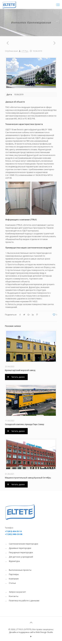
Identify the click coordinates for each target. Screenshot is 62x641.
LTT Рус (25, 51)
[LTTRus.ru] (14, 4)
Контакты (13, 596)
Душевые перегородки (20, 548)
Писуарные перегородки (21, 552)
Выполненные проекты (20, 570)
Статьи (12, 583)
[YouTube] (31, 636)
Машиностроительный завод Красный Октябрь (28, 477)
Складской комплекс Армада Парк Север (24, 424)
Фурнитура (14, 561)
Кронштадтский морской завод (20, 370)
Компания (14, 578)
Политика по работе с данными (24, 600)
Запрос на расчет (17, 591)
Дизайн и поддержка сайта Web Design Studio (31, 632)
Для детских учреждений (21, 556)
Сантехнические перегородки (23, 543)
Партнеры (14, 574)
